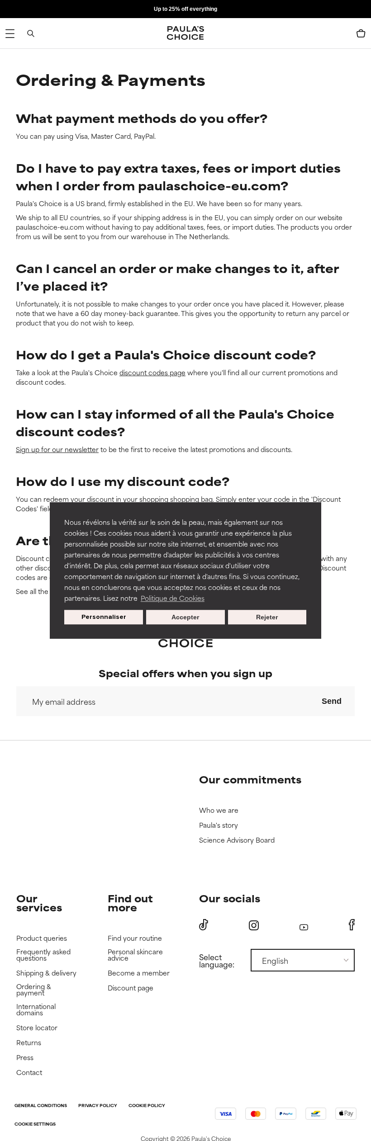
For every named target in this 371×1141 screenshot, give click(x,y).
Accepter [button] (185, 617)
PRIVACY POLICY (97, 1106)
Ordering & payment (33, 989)
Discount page (130, 988)
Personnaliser (103, 617)
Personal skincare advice (135, 955)
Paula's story (218, 825)
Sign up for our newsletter (57, 449)
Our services (39, 903)
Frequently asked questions (43, 955)
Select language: (216, 960)
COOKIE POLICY (146, 1106)
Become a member (139, 973)
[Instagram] (254, 925)
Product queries (41, 938)
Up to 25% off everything (185, 9)
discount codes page (152, 372)
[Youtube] (304, 925)
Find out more (130, 903)
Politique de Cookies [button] (173, 598)
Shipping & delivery (46, 973)
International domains (36, 1009)
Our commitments (250, 779)
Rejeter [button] (267, 617)
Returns (28, 1042)
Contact (29, 1072)
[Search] (30, 33)
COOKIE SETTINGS (35, 1124)
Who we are (218, 810)
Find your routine (135, 938)
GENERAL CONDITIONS (40, 1106)
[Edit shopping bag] (361, 33)
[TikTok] (203, 925)
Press (24, 1057)
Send (332, 701)
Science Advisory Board (237, 840)
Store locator (36, 1027)
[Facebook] (352, 925)
